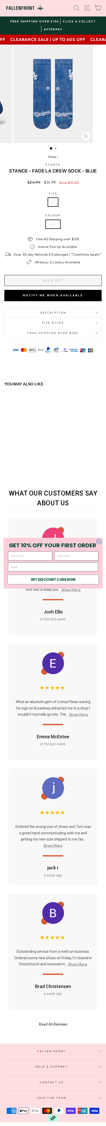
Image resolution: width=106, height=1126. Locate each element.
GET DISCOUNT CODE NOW (52, 579)
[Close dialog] (98, 541)
